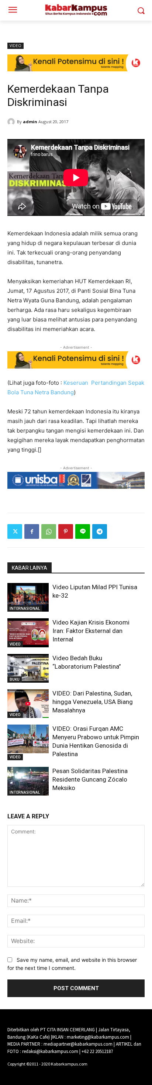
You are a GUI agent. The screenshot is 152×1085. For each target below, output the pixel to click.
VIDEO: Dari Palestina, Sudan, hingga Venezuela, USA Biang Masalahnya (92, 702)
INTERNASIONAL (25, 608)
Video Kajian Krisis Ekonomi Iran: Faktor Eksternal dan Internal (90, 631)
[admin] (12, 121)
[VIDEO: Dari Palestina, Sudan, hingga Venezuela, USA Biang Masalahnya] (28, 703)
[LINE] (82, 531)
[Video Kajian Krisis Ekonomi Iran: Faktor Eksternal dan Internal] (28, 632)
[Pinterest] (65, 531)
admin (30, 121)
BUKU (15, 679)
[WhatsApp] (48, 531)
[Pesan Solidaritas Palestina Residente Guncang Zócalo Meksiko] (28, 781)
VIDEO (15, 45)
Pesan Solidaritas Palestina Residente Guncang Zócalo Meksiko (90, 779)
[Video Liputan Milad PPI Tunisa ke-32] (28, 597)
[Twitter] (14, 531)
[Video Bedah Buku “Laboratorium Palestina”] (28, 668)
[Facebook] (31, 531)
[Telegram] (99, 531)
